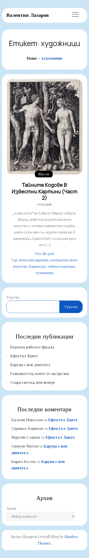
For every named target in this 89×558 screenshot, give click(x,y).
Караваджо (37, 266)
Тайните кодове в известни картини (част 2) (44, 191)
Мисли (43, 174)
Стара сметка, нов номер (32, 382)
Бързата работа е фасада (32, 347)
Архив (11, 508)
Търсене (13, 297)
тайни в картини (61, 266)
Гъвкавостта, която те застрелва (39, 373)
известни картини (33, 260)
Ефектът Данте (24, 355)
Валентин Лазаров (27, 15)
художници (44, 273)
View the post (44, 254)
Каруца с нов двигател (30, 364)
